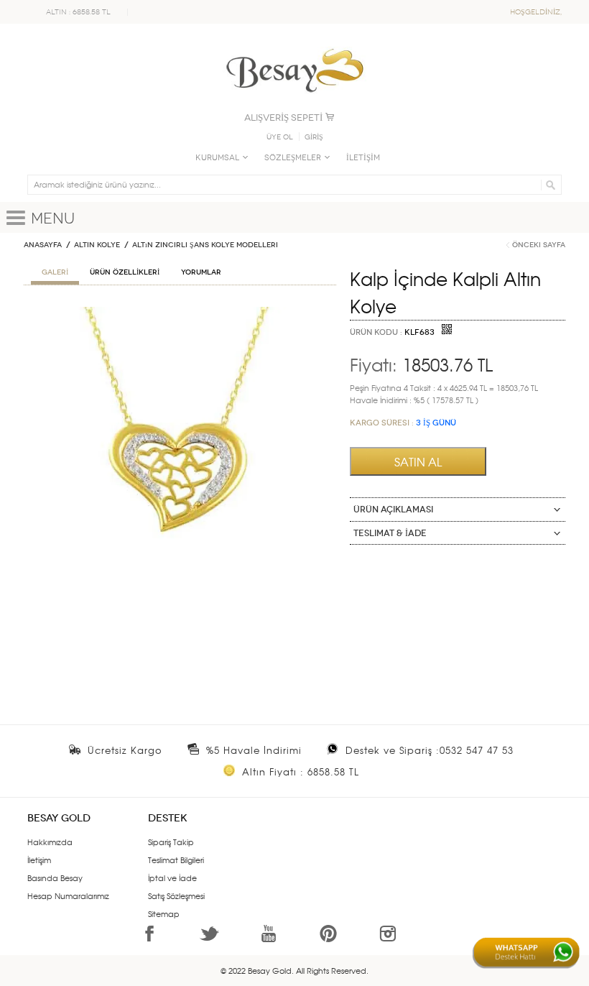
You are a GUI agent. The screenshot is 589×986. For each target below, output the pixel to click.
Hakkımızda (50, 841)
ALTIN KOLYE (97, 245)
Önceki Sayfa (538, 245)
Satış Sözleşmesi (176, 895)
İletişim (39, 859)
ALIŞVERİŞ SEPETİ (283, 117)
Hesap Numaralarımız (68, 895)
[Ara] (548, 184)
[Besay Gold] (294, 44)
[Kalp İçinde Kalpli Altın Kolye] (180, 312)
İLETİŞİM (363, 157)
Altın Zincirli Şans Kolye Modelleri (205, 245)
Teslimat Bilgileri (176, 859)
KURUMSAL (217, 157)
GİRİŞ (314, 137)
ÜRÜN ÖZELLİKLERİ (124, 272)
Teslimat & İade (390, 533)
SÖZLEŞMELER (292, 157)
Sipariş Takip (171, 841)
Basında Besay (55, 877)
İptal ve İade (172, 877)
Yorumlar (201, 272)
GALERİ (55, 272)
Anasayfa (43, 245)
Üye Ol (279, 137)
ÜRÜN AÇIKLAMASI (393, 509)
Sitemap (164, 913)
